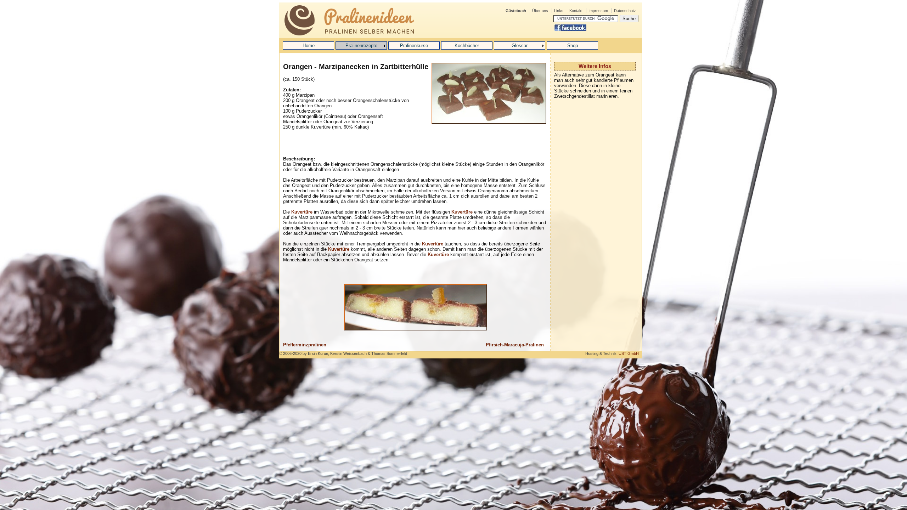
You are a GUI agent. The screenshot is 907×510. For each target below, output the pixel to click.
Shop (572, 45)
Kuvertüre (301, 212)
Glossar (520, 45)
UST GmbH (629, 353)
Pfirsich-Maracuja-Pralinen (515, 344)
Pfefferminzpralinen (304, 344)
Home (309, 45)
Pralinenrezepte (361, 45)
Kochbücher (467, 45)
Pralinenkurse (414, 45)
